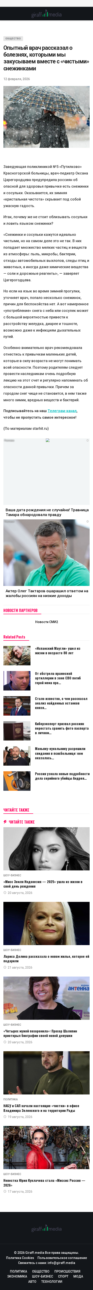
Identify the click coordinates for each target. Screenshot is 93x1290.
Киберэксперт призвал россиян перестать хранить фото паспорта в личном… (62, 728)
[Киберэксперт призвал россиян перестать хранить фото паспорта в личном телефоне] (16, 731)
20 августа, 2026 (20, 893)
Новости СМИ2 (46, 622)
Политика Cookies (20, 1258)
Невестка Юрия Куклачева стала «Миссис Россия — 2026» (44, 1182)
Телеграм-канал (62, 411)
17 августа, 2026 (20, 1191)
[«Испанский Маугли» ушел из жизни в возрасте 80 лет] (16, 655)
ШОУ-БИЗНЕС (12, 875)
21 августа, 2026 (20, 967)
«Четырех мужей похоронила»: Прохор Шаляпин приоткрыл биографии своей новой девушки (40, 1033)
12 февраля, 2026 (16, 79)
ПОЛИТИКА (10, 1099)
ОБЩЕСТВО (13, 38)
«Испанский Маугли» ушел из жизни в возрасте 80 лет (57, 650)
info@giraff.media (61, 1263)
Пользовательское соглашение (62, 1258)
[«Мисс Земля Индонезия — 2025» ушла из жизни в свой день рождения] (46, 848)
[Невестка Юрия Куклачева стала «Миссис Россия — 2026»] (46, 1147)
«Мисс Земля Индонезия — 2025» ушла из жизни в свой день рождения (42, 884)
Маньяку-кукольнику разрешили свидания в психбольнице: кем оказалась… (60, 753)
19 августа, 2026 (20, 1117)
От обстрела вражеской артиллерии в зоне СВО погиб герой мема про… (58, 678)
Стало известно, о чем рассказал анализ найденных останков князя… (61, 703)
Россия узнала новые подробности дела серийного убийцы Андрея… (62, 776)
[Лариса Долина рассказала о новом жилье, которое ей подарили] (46, 923)
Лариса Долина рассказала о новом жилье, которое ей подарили (46, 958)
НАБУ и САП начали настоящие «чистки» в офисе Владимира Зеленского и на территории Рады (41, 1108)
